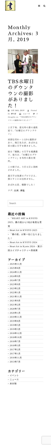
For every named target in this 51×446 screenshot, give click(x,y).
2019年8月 (15, 321)
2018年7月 (15, 341)
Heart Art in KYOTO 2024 (23, 242)
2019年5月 (15, 325)
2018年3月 (15, 345)
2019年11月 (16, 317)
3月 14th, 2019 (17, 110)
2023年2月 (15, 288)
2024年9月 (15, 276)
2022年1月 (15, 292)
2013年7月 (15, 362)
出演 (16, 191)
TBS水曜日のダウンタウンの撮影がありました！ (21, 93)
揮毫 (22, 191)
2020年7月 (15, 309)
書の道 (13, 114)
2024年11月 (16, 272)
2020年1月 (15, 313)
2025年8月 (15, 268)
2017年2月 (15, 349)
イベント (14, 375)
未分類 (13, 383)
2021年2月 (15, 305)
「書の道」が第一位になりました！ (25, 236)
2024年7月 (15, 280)
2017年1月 (15, 353)
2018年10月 (16, 337)
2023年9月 (15, 284)
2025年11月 (16, 264)
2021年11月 (16, 296)
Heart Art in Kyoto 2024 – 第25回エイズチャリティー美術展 (25, 248)
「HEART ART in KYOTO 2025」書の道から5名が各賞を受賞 (25, 222)
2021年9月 (15, 301)
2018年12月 (16, 333)
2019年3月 (15, 329)
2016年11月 (16, 358)
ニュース (26, 114)
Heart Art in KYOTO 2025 (23, 230)
